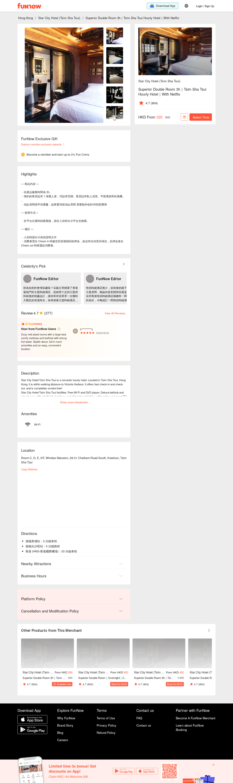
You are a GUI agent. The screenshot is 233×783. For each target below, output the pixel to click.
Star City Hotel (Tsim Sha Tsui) (59, 17)
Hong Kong (25, 17)
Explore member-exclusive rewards (41, 144)
